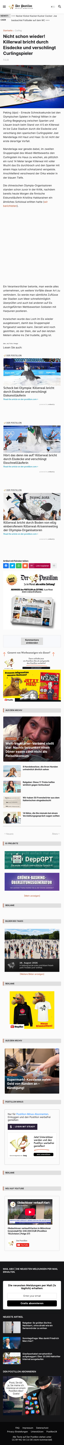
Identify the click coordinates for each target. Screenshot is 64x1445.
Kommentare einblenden (32, 641)
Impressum (27, 1428)
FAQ (17, 1428)
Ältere (55, 834)
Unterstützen (37, 1431)
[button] (4, 6)
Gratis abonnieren (32, 1303)
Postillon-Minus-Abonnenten (32, 1114)
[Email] (25, 565)
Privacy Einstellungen (17, 1431)
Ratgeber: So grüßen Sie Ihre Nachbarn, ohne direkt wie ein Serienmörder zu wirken (37, 1325)
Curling (18, 30)
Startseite (8, 30)
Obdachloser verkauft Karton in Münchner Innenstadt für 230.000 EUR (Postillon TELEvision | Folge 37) (29, 1231)
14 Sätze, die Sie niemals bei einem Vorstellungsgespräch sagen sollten (41, 814)
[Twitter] (12, 565)
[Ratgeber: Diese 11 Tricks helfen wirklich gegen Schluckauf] (12, 787)
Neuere (9, 834)
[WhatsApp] (19, 565)
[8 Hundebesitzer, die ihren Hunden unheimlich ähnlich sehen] (12, 771)
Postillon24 (51, 1431)
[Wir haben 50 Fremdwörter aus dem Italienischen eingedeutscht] (12, 802)
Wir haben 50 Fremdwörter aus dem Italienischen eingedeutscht (41, 799)
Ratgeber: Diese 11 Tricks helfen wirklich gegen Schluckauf (39, 783)
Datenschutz (42, 1428)
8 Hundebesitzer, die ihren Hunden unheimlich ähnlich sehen (40, 768)
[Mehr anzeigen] (54, 565)
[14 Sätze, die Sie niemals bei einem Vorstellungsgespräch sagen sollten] (12, 818)
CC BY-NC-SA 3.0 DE (22, 1439)
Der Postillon (32, 1437)
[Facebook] (6, 565)
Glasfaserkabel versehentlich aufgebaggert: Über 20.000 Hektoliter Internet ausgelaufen (41, 1356)
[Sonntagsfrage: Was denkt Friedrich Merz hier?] (12, 1343)
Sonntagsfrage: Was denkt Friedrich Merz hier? (40, 1339)
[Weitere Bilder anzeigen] (32, 974)
